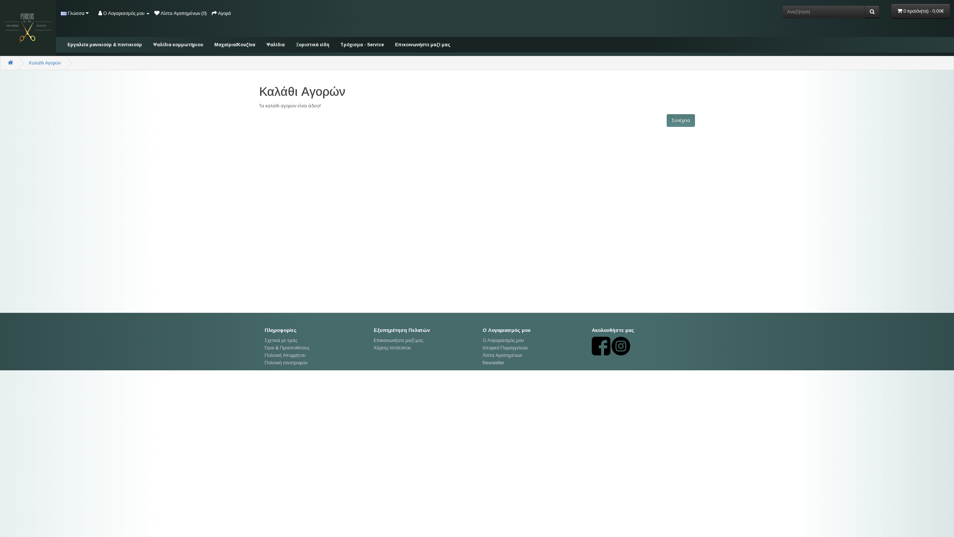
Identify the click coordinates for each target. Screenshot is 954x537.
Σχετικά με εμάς (281, 340)
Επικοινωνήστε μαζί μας (422, 44)
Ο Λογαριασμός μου (503, 340)
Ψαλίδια (275, 44)
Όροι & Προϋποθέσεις (287, 348)
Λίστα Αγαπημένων (502, 355)
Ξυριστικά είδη (312, 44)
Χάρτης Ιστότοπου (392, 348)
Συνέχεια (681, 120)
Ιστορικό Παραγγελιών (505, 348)
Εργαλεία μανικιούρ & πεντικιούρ (104, 44)
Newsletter (493, 362)
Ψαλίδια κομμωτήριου (178, 44)
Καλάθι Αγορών (45, 63)
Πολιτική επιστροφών (286, 362)
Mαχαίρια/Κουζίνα (234, 44)
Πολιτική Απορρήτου (285, 355)
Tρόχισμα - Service (362, 44)
